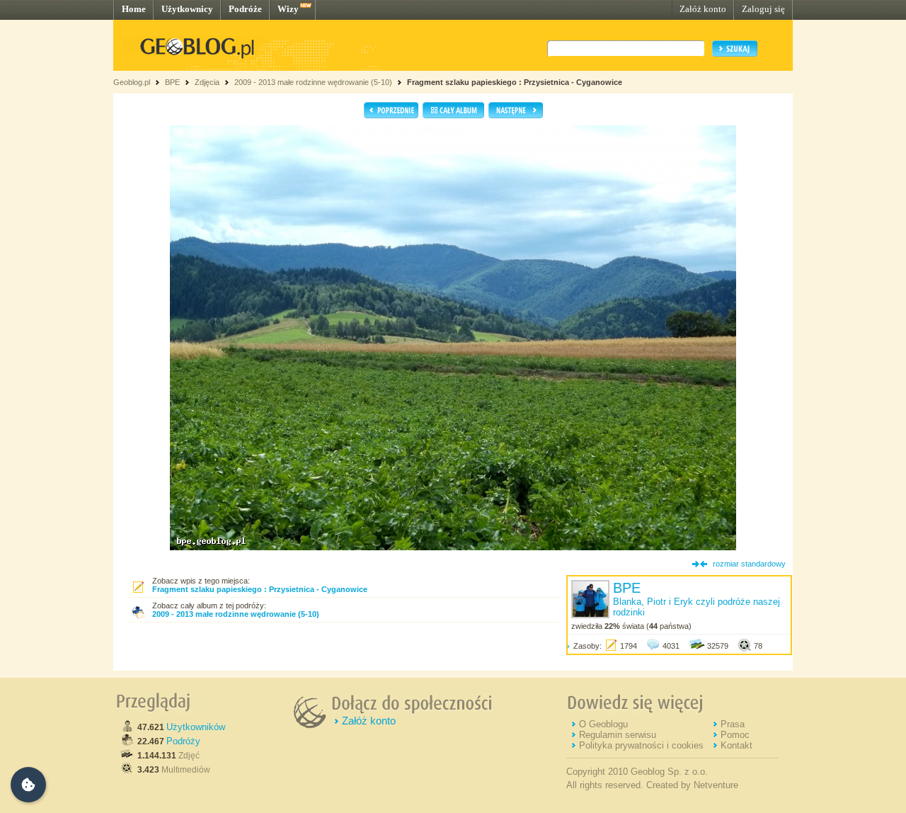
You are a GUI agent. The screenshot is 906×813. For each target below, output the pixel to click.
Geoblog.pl (131, 82)
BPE (172, 82)
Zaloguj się (763, 9)
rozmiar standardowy (749, 563)
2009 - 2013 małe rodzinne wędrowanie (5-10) (313, 82)
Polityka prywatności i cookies (641, 745)
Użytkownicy (187, 9)
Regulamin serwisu (617, 734)
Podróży (183, 741)
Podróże (245, 9)
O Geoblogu (603, 724)
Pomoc (735, 734)
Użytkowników (195, 727)
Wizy (288, 9)
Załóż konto (703, 9)
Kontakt (736, 745)
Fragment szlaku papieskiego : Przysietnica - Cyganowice (514, 82)
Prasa (733, 724)
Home (134, 9)
